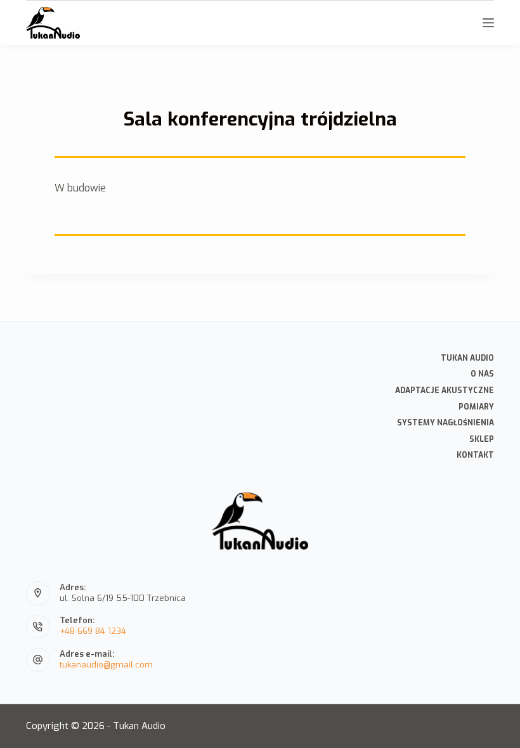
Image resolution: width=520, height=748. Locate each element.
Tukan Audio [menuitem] (467, 358)
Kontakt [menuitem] (475, 455)
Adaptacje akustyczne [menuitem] (444, 391)
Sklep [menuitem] (481, 439)
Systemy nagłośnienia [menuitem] (445, 423)
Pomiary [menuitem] (476, 407)
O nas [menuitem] (482, 374)
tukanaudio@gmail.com (106, 664)
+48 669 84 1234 (93, 631)
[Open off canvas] (488, 23)
